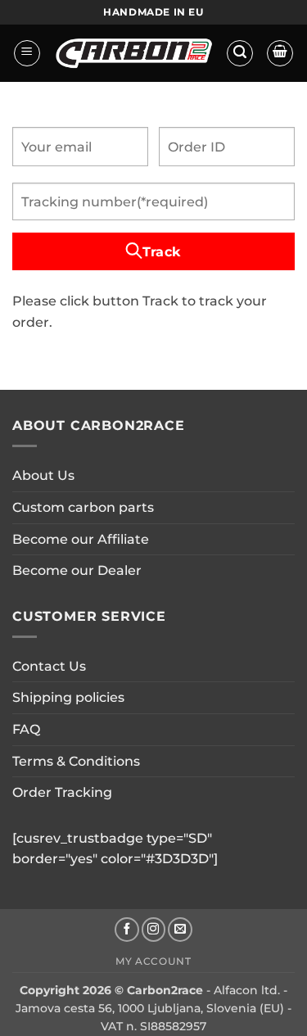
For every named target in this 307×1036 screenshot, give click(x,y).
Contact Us (49, 666)
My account (153, 961)
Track (161, 252)
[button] (27, 53)
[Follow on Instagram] (154, 929)
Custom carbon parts (83, 507)
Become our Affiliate (80, 539)
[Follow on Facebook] (127, 929)
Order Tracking (62, 792)
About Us (43, 475)
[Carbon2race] (133, 54)
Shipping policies (68, 697)
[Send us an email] (180, 929)
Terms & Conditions (76, 761)
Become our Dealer (77, 570)
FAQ (26, 729)
